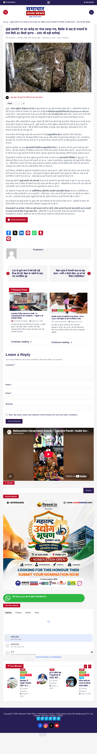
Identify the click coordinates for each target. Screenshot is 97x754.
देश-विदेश (20, 38)
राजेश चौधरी (55, 688)
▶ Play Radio (89, 2)
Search (10, 483)
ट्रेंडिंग (54, 310)
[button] (85, 666)
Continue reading (20, 342)
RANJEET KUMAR (20, 321)
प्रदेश (29, 38)
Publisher (12, 38)
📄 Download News (17, 220)
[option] (19, 681)
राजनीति (58, 675)
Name (9, 385)
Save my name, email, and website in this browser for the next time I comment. (43, 415)
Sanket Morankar (60, 322)
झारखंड (60, 310)
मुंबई (39, 38)
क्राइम (25, 38)
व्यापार (27, 675)
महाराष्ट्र (34, 38)
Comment (10, 365)
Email (9, 393)
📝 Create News (9, 2)
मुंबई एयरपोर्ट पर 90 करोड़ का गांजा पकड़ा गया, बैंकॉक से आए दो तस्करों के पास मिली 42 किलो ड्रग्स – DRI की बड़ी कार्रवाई (50, 22)
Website (9, 404)
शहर (26, 307)
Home (5, 22)
